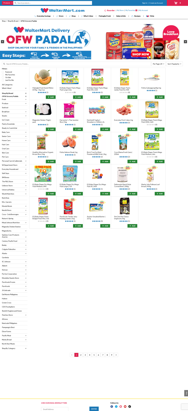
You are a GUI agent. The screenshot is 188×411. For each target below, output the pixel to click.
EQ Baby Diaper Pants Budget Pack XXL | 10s (41, 218)
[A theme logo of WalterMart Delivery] (62, 10)
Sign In (144, 3)
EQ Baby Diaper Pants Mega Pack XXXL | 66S (151, 121)
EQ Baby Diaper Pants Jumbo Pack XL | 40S (122, 89)
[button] (2, 41)
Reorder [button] (111, 10)
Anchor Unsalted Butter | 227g (96, 218)
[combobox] (7, 3)
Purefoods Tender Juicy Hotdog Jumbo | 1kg (68, 218)
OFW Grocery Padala (29, 21)
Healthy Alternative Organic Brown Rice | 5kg (43, 153)
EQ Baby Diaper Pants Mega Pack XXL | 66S (97, 89)
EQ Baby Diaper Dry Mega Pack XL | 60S (96, 185)
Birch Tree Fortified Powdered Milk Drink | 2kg (96, 153)
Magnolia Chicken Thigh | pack (42, 121)
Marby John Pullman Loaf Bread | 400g (150, 185)
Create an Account (156, 3)
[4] (93, 57)
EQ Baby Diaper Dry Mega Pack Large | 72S (69, 185)
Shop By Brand (13, 21)
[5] (95, 57)
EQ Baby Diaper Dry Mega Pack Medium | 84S (42, 185)
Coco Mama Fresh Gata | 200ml (123, 153)
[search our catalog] (15, 3)
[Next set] (116, 355)
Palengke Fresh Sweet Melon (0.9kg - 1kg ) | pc (43, 89)
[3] (91, 57)
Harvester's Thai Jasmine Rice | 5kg (69, 121)
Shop (4, 21)
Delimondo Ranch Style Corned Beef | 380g (122, 185)
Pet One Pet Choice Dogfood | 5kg (121, 218)
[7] (99, 57)
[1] (87, 57)
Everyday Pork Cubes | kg (123, 120)
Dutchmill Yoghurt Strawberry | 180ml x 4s (95, 121)
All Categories (7, 85)
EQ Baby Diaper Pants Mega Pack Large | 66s (70, 89)
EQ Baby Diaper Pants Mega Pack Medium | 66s (151, 153)
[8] (101, 57)
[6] (97, 57)
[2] (89, 57)
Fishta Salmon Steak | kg (68, 152)
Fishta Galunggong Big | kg (151, 88)
